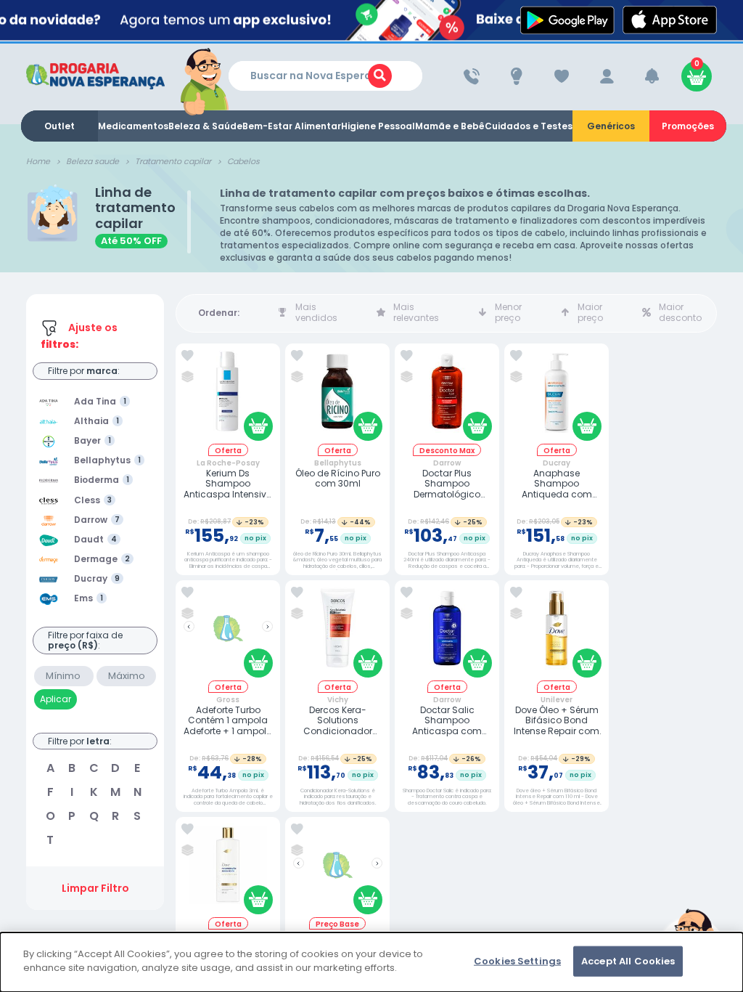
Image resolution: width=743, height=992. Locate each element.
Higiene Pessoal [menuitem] (378, 126)
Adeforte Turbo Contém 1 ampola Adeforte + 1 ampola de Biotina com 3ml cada (228, 720)
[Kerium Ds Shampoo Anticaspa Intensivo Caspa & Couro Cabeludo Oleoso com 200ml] (228, 397)
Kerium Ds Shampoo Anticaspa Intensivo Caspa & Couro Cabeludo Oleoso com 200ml (228, 484)
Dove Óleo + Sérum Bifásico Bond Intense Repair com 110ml (556, 720)
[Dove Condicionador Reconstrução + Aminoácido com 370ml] (228, 870)
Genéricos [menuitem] (611, 126)
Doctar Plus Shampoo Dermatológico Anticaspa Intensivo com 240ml (447, 484)
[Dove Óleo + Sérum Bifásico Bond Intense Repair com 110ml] (557, 633)
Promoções (688, 126)
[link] (187, 355)
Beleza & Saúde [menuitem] (205, 126)
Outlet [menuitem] (59, 126)
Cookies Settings (517, 961)
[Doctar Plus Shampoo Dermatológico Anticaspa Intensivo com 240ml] (447, 397)
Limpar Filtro (95, 888)
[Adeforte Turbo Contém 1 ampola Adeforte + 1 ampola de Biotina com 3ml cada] (228, 633)
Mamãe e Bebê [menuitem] (450, 126)
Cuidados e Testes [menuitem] (528, 126)
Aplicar (55, 699)
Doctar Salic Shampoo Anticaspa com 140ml (447, 720)
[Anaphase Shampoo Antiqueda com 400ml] (557, 397)
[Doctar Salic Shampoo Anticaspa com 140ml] (447, 633)
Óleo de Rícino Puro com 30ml (337, 478)
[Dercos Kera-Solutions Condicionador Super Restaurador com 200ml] (337, 633)
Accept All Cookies (628, 961)
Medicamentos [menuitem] (133, 126)
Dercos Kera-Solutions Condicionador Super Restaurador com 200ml (337, 720)
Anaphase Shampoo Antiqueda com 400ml (557, 484)
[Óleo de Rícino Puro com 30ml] (337, 397)
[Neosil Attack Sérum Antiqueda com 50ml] (337, 870)
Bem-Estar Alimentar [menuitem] (291, 126)
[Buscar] (380, 76)
